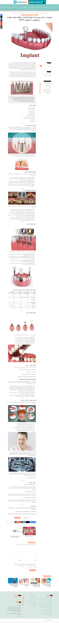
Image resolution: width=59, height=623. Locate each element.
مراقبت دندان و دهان (15, 7)
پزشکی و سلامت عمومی (47, 7)
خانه (55, 7)
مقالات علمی (48, 93)
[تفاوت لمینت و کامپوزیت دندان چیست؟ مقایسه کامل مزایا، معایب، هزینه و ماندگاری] (35, 580)
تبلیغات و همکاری (18, 616)
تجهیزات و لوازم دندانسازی (47, 75)
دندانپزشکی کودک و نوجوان (23, 7)
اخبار (52, 7)
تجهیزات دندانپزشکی (39, 7)
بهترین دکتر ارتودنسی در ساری (47, 73)
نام (35, 556)
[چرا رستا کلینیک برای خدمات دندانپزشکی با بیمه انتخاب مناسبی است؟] (46, 580)
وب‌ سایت (20, 560)
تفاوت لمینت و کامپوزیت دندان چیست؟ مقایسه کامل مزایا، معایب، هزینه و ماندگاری (35, 585)
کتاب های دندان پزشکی (18, 597)
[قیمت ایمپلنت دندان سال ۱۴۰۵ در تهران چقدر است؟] (24, 580)
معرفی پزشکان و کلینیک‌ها (7, 7)
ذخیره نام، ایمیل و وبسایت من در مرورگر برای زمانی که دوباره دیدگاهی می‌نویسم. (24, 564)
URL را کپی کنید (17, 517)
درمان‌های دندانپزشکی (32, 7)
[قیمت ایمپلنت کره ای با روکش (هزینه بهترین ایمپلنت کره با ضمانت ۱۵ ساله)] (13, 580)
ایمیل (35, 560)
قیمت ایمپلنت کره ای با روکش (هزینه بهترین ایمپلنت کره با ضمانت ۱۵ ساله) (13, 585)
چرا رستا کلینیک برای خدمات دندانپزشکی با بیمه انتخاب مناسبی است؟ (47, 585)
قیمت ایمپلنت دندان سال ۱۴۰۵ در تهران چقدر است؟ (24, 585)
